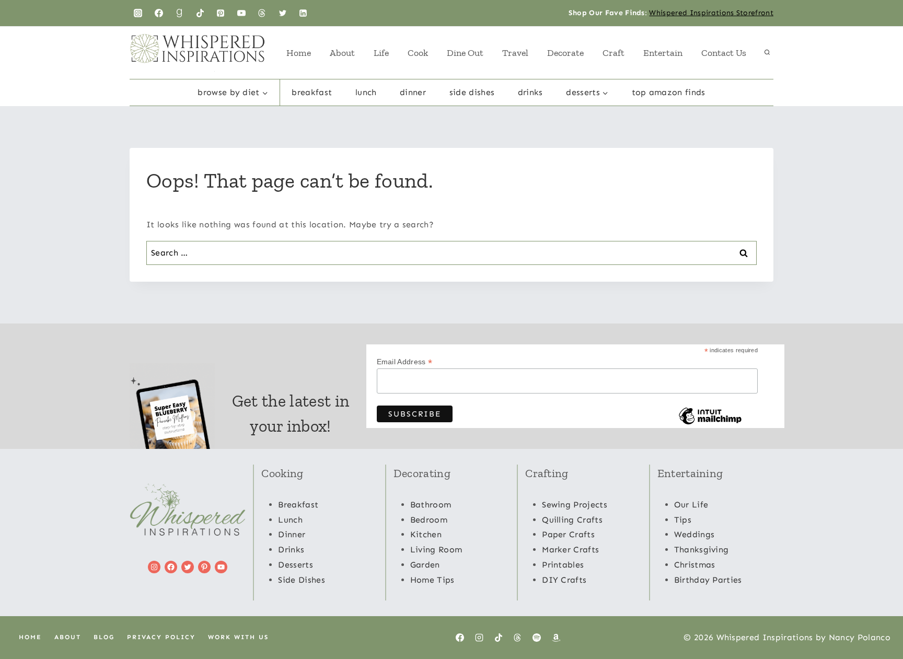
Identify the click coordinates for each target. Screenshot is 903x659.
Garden (425, 565)
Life (381, 53)
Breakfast (312, 92)
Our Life (691, 505)
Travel (515, 53)
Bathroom (431, 505)
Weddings (694, 534)
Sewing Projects (574, 505)
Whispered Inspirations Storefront (711, 12)
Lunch (366, 92)
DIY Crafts (564, 580)
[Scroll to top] (878, 619)
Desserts (295, 565)
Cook (418, 53)
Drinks (530, 92)
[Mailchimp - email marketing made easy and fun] (710, 424)
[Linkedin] (303, 13)
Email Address (405, 362)
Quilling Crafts (572, 520)
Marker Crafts (570, 549)
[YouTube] (241, 13)
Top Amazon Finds (668, 92)
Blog (104, 637)
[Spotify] (536, 637)
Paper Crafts (568, 534)
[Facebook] (158, 13)
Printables (563, 565)
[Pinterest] (220, 13)
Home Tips (432, 580)
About (342, 53)
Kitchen (426, 534)
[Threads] (261, 13)
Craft (613, 53)
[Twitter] (282, 13)
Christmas (694, 565)
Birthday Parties (708, 580)
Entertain (662, 53)
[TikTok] (200, 13)
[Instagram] (138, 13)
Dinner (413, 92)
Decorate (565, 53)
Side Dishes (472, 92)
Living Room (436, 549)
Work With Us (238, 637)
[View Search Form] (767, 53)
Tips (682, 520)
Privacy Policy (161, 637)
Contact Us (723, 53)
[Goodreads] (179, 13)
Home (298, 53)
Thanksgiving (701, 549)
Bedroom (428, 520)
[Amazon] (556, 637)
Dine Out (465, 53)
